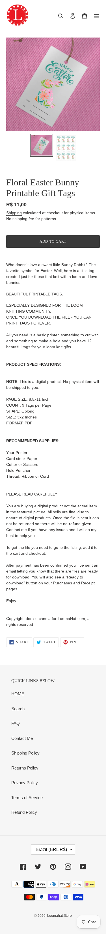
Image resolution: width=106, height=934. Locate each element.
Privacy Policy (24, 782)
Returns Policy (24, 768)
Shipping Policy (25, 753)
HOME (17, 693)
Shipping (14, 213)
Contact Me (22, 738)
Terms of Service (27, 797)
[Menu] (96, 16)
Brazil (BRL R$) (51, 849)
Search (18, 708)
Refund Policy (24, 812)
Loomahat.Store (59, 916)
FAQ (15, 723)
